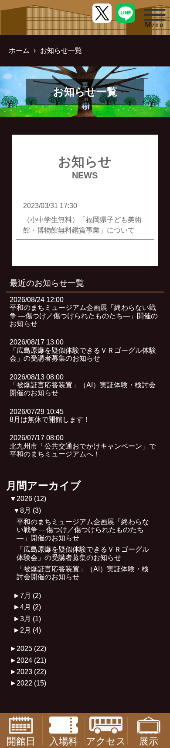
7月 (30, 595)
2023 (31, 671)
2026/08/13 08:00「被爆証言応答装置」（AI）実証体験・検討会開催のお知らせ (83, 385)
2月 (30, 630)
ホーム (19, 50)
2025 (31, 648)
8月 (30, 510)
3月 (30, 619)
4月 (30, 607)
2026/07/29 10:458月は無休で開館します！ (50, 415)
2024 (31, 660)
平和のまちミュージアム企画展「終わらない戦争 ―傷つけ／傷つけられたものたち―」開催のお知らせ (83, 530)
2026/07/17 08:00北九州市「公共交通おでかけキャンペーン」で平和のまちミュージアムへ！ (83, 446)
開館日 (21, 740)
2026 (31, 498)
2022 (31, 683)
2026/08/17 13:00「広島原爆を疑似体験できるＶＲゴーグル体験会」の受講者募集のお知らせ (83, 350)
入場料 (63, 740)
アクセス (106, 740)
